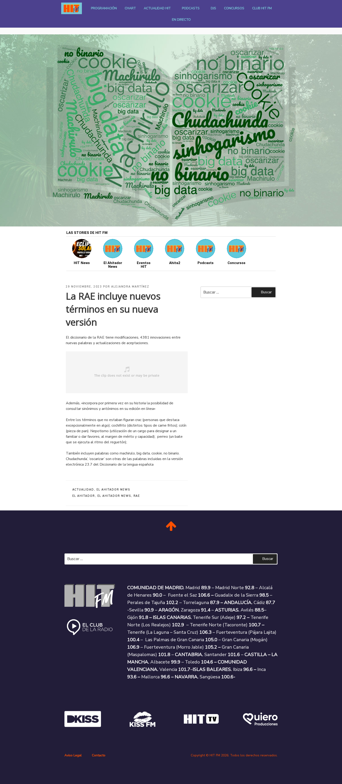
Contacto (98, 755)
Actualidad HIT (157, 8)
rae (137, 496)
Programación (104, 8)
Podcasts (191, 8)
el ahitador (83, 496)
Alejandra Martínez (130, 286)
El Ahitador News (113, 489)
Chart (130, 8)
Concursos (234, 8)
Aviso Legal (73, 755)
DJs (213, 8)
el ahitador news (114, 496)
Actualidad (83, 489)
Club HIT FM (262, 8)
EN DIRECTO (181, 19)
